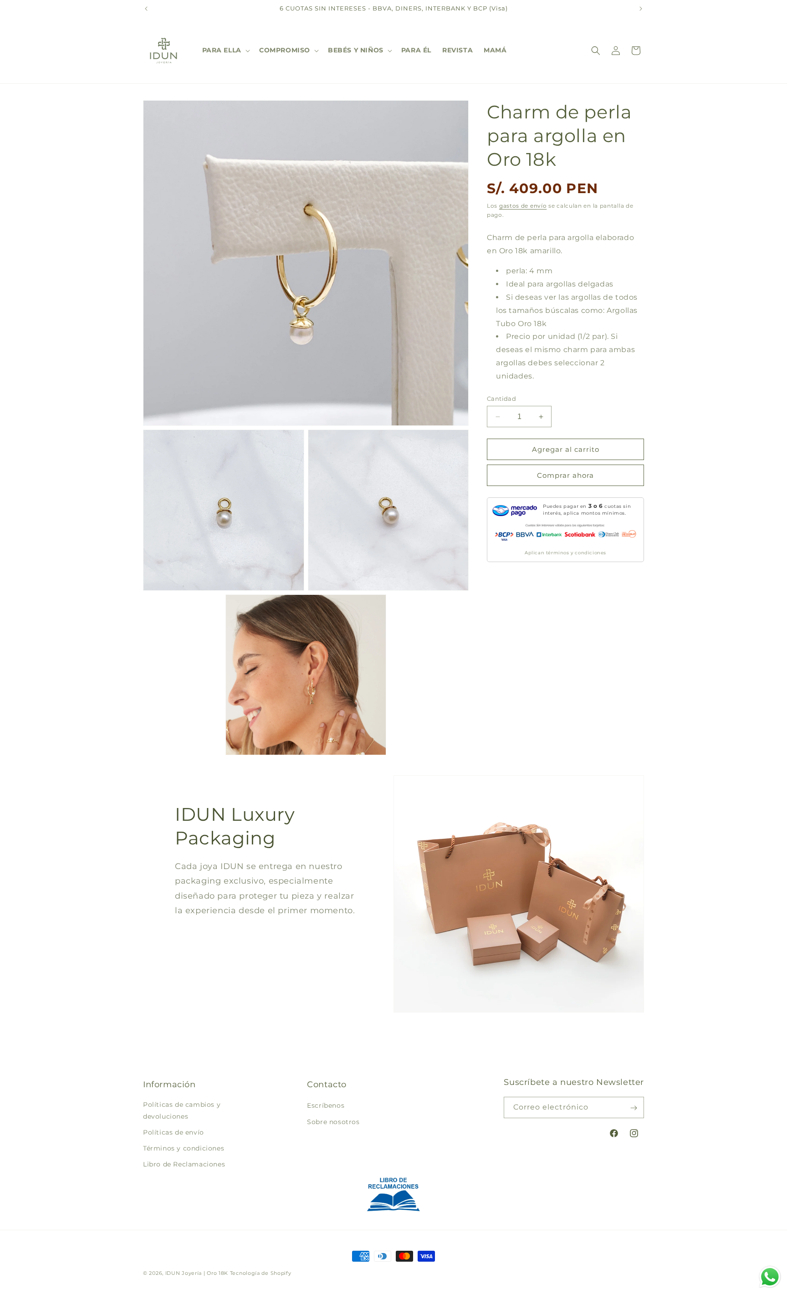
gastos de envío (523, 205)
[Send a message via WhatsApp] (769, 1276)
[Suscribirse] (633, 1108)
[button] (225, 50)
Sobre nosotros (333, 1122)
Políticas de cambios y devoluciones (181, 1110)
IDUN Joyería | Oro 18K (196, 1273)
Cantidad (501, 398)
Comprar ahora (565, 475)
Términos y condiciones (183, 1148)
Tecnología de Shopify (260, 1273)
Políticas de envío (173, 1132)
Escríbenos (325, 1106)
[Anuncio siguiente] (641, 8)
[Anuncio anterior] (146, 8)
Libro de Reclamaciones (184, 1164)
